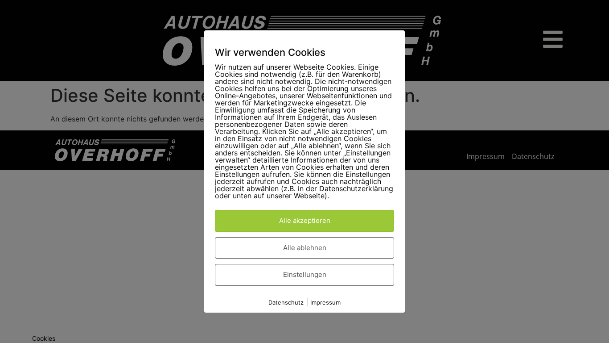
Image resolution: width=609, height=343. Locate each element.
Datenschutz (286, 302)
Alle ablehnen (304, 247)
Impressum (325, 302)
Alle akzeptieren (304, 220)
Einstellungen (304, 274)
